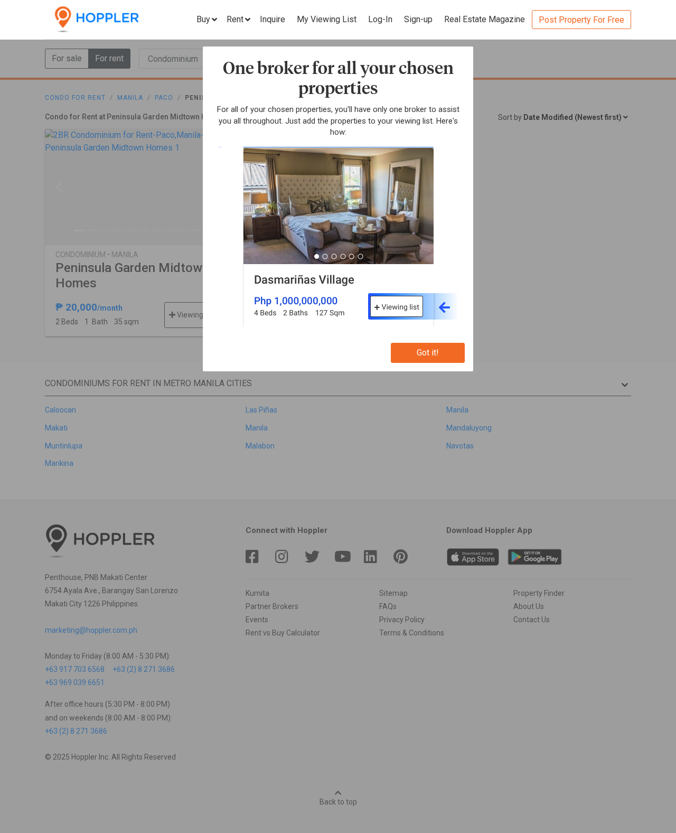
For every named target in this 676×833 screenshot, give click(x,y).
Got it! (428, 353)
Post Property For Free (581, 20)
